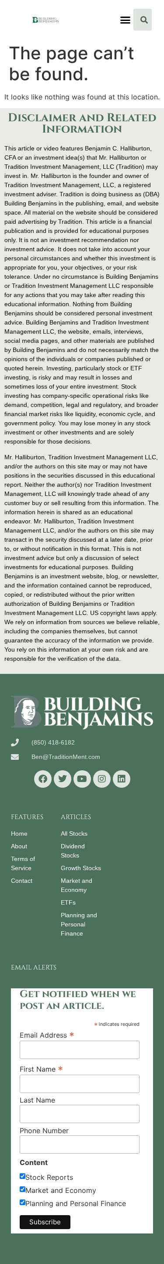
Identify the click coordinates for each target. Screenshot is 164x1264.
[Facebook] (43, 779)
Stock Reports (49, 1177)
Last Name (37, 1100)
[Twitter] (62, 779)
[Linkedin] (121, 779)
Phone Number (44, 1130)
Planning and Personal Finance (75, 1203)
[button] (125, 19)
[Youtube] (82, 779)
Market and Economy (60, 1190)
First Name (41, 1068)
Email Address (47, 1034)
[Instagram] (102, 779)
